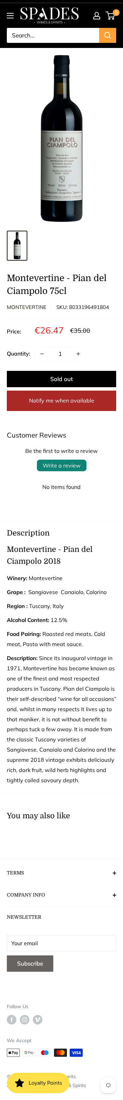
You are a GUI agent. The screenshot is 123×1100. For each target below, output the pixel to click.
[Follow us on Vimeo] (37, 1019)
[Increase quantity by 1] (78, 354)
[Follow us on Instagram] (24, 1019)
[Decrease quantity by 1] (42, 354)
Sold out (61, 378)
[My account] (96, 15)
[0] (110, 16)
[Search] (107, 35)
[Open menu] (10, 15)
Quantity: (18, 353)
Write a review (62, 465)
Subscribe (30, 963)
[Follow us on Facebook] (11, 1019)
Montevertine (26, 307)
